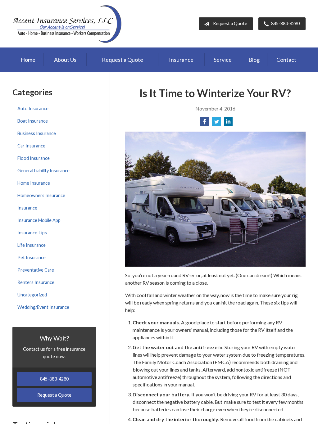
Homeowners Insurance (41, 195)
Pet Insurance (31, 257)
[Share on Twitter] (216, 123)
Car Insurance (31, 145)
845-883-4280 (285, 23)
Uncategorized (32, 294)
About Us (65, 59)
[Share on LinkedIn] (228, 123)
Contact (286, 59)
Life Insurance (31, 245)
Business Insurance (36, 133)
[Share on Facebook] (204, 123)
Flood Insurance (33, 158)
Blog (254, 59)
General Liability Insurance (43, 170)
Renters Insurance (35, 282)
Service (223, 59)
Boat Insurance (32, 121)
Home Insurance (33, 183)
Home (27, 59)
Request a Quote (230, 23)
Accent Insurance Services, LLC (67, 23)
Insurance (181, 59)
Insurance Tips (32, 232)
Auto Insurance (32, 108)
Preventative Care (35, 270)
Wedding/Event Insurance (43, 307)
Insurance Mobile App (39, 220)
